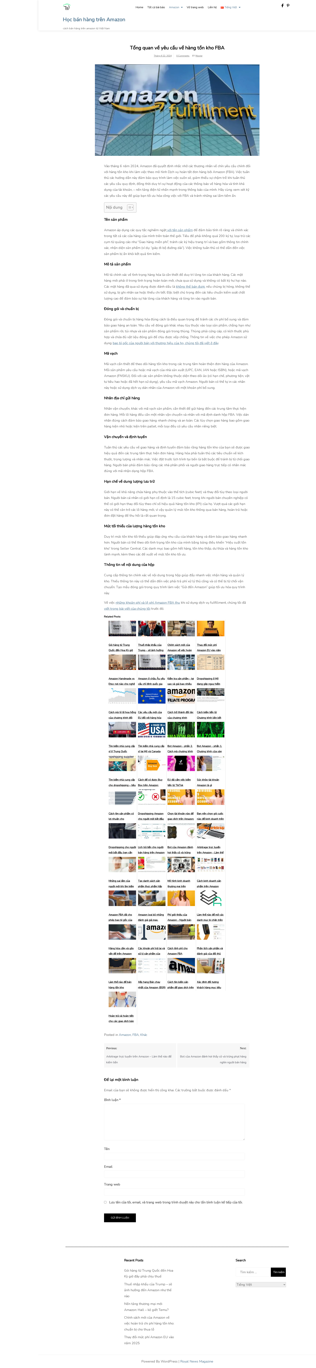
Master (198, 55)
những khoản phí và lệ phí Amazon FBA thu (148, 602)
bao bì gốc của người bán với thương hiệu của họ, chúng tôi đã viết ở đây (165, 343)
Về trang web (195, 7)
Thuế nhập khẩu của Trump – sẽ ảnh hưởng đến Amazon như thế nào (148, 1290)
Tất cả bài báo (156, 7)
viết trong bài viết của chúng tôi (127, 608)
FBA (135, 1035)
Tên (107, 1149)
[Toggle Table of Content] (128, 207)
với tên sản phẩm (179, 230)
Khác (143, 1035)
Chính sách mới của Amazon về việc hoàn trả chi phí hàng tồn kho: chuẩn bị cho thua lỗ (149, 1323)
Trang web (112, 1184)
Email (108, 1166)
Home (139, 7)
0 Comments (182, 55)
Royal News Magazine (196, 1361)
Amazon (174, 7)
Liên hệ (212, 7)
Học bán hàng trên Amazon (94, 19)
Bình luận (112, 1100)
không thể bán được (190, 286)
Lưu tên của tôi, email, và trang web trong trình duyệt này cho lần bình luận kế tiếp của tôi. (175, 1202)
